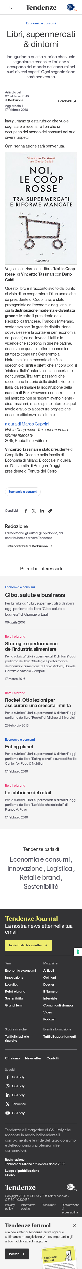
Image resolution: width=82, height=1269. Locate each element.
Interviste (50, 998)
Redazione (15, 100)
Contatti (53, 1058)
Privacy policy (10, 1206)
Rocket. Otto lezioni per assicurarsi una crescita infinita (38, 702)
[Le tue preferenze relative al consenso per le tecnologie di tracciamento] (78, 952)
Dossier (48, 984)
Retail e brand (40, 877)
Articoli (48, 970)
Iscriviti (14, 1254)
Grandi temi (13, 1005)
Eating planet (19, 746)
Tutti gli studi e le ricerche (17, 1038)
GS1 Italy (18, 1077)
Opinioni (49, 977)
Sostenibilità (41, 886)
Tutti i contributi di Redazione (26, 546)
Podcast (49, 1019)
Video (47, 1012)
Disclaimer (49, 1205)
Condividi (65, 101)
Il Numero (50, 991)
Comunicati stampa (58, 1005)
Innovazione (25, 868)
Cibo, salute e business (35, 594)
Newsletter (33, 1058)
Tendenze (19, 1104)
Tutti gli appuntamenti (59, 1036)
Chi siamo (12, 1058)
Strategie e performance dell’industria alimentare (31, 646)
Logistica (59, 868)
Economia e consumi (23, 492)
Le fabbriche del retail (28, 792)
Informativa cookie (28, 1206)
